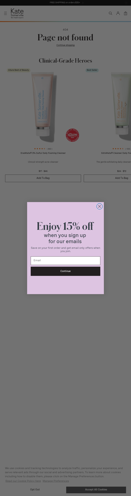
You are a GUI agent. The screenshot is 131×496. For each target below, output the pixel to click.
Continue (65, 271)
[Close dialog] (100, 206)
